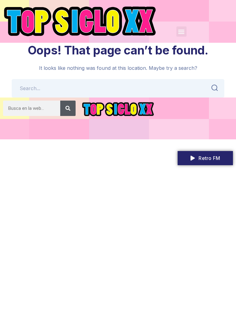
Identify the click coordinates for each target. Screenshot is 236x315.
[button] (181, 31)
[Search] (68, 108)
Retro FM (208, 158)
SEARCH (215, 88)
